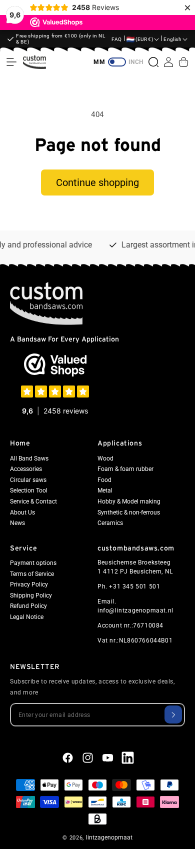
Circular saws (28, 480)
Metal (105, 490)
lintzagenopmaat (109, 837)
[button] (11, 62)
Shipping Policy (31, 595)
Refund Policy (28, 606)
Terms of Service (32, 574)
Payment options (33, 563)
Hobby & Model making (129, 501)
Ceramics (110, 523)
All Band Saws (29, 458)
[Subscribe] (173, 715)
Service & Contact (33, 501)
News (17, 523)
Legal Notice (27, 617)
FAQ (117, 39)
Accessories (26, 469)
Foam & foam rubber (126, 469)
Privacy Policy (29, 584)
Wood (106, 458)
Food (105, 480)
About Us (22, 512)
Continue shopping (97, 182)
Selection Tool (29, 490)
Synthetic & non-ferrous (129, 512)
